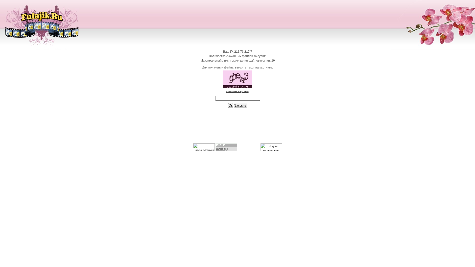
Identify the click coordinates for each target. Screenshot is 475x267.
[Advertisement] (237, 128)
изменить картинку (237, 91)
